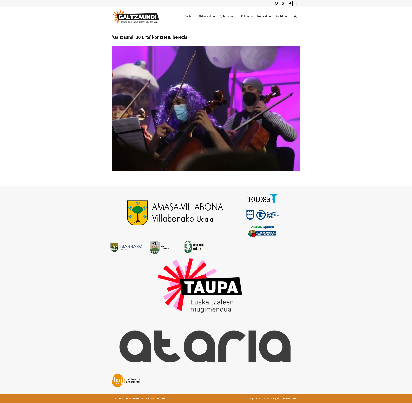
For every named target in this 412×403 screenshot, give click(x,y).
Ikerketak (262, 16)
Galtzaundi (205, 16)
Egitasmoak (226, 16)
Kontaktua (281, 16)
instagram (276, 3)
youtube (283, 3)
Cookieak (269, 398)
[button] (295, 16)
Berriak (189, 16)
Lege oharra (255, 398)
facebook (296, 3)
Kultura (245, 16)
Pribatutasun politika (288, 398)
